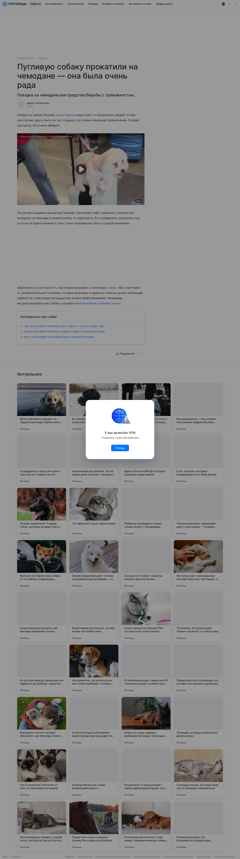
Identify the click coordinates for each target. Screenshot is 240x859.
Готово (120, 448)
